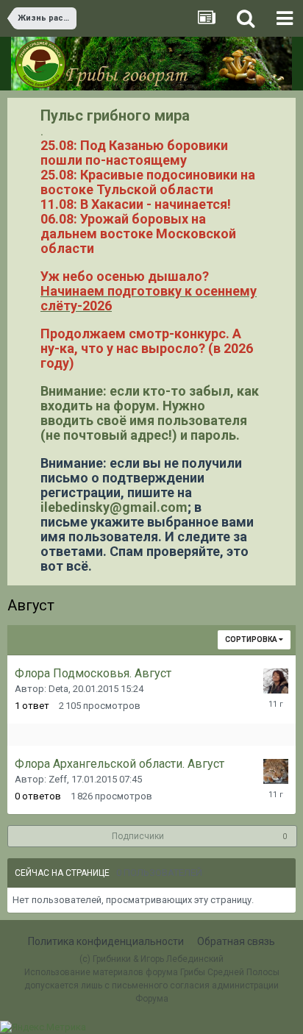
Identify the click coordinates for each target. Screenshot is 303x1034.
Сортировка (252, 639)
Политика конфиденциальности (106, 941)
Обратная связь (236, 941)
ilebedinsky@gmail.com (114, 507)
